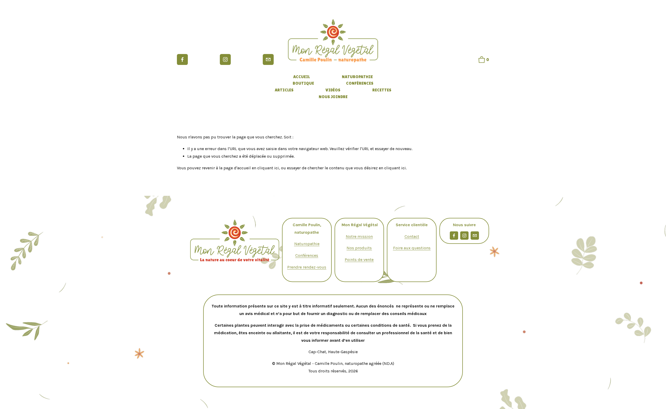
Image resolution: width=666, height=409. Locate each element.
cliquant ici (268, 167)
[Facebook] (182, 59)
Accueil (301, 76)
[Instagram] (225, 59)
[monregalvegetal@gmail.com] (268, 59)
